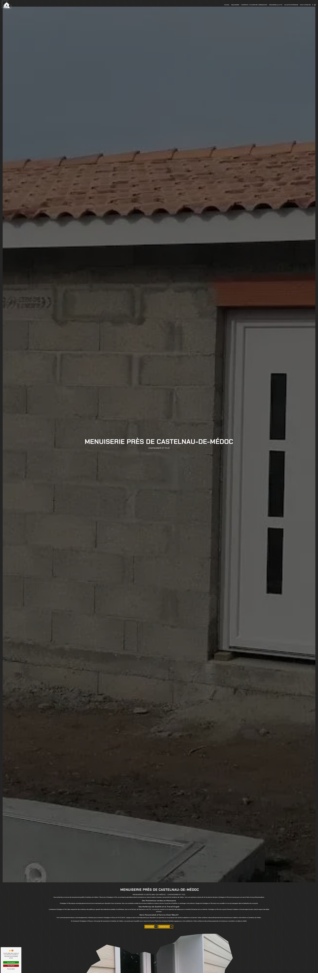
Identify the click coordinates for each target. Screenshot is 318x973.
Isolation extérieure (291, 5)
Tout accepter (11, 962)
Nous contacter (305, 5)
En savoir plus (149, 926)
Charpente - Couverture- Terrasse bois (254, 5)
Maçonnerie (235, 5)
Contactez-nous (164, 926)
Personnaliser (11, 969)
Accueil (226, 5)
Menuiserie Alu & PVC (275, 5)
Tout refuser (11, 965)
